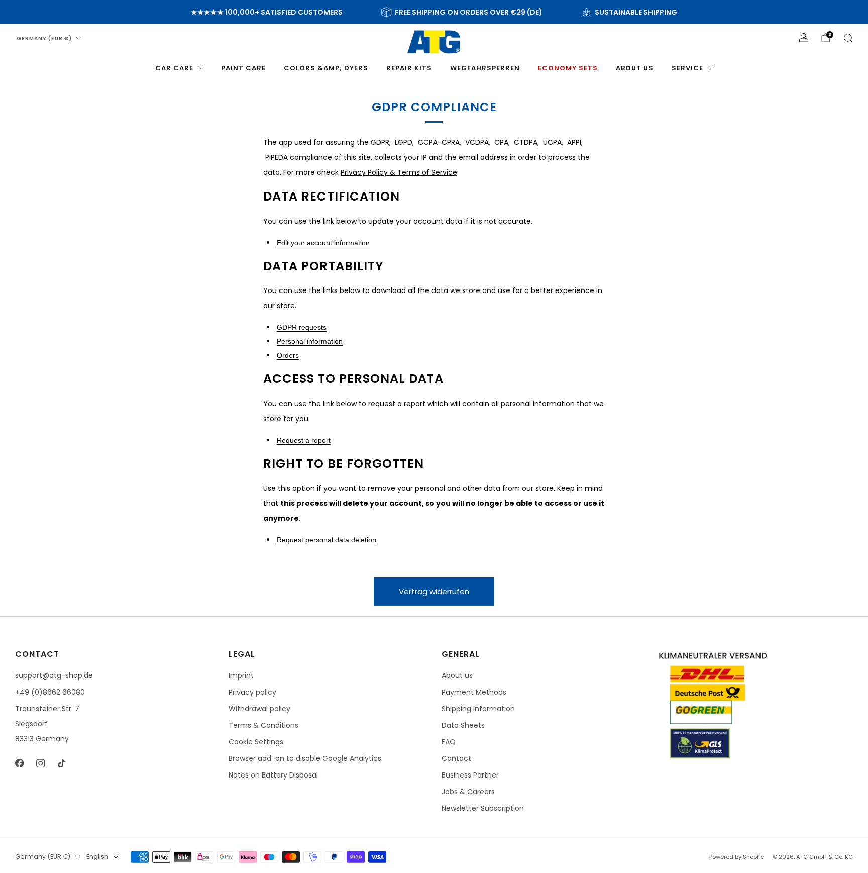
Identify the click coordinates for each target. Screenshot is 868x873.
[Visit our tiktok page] (61, 762)
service (687, 68)
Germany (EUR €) (44, 38)
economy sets (568, 68)
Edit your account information (323, 243)
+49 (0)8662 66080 (50, 692)
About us (635, 68)
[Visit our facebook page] (19, 762)
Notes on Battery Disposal (273, 775)
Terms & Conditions (263, 725)
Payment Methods (474, 692)
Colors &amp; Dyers (326, 68)
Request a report (304, 440)
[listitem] (267, 12)
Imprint (241, 675)
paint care (243, 68)
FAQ (449, 742)
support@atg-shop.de (54, 675)
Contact (456, 758)
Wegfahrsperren (485, 68)
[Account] (804, 38)
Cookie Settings (256, 742)
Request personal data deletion (326, 540)
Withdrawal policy (259, 709)
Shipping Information (478, 709)
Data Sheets (463, 725)
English (97, 856)
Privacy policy (252, 692)
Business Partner (470, 775)
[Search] (848, 38)
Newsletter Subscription (483, 808)
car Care (174, 68)
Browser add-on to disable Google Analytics (305, 758)
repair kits (409, 68)
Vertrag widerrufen (434, 591)
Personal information (310, 341)
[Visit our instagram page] (40, 762)
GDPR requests (302, 327)
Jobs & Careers (468, 792)
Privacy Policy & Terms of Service (399, 172)
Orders (288, 355)
